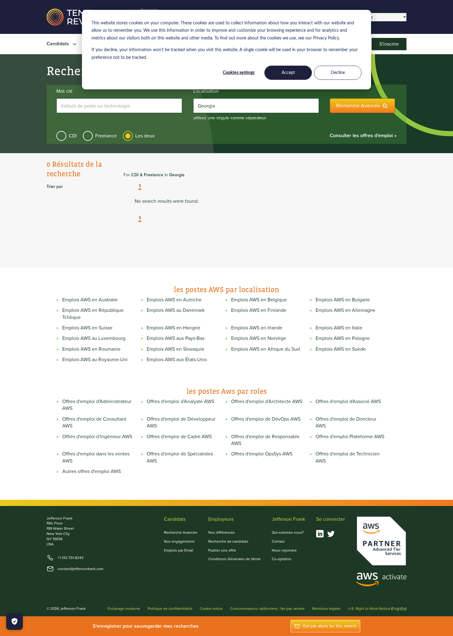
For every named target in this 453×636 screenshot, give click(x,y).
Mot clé (64, 91)
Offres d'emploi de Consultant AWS (94, 422)
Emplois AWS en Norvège (258, 338)
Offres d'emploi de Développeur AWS (181, 422)
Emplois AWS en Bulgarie (343, 299)
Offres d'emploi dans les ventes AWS (95, 457)
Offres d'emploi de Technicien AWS (348, 457)
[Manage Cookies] (14, 621)
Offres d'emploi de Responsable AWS (265, 440)
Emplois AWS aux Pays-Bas (175, 338)
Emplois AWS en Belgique (259, 299)
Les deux (145, 135)
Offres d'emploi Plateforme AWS (350, 436)
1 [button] (140, 186)
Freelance (106, 135)
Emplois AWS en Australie (90, 299)
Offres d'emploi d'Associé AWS (348, 401)
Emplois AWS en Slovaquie (175, 349)
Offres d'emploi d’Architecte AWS (266, 401)
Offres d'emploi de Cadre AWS (179, 436)
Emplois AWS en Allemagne (345, 310)
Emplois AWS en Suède (341, 349)
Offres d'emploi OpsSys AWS (261, 453)
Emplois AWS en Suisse (87, 327)
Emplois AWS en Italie (339, 327)
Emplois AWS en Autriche (174, 299)
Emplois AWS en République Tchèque (93, 313)
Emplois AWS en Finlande (258, 310)
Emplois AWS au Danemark (176, 310)
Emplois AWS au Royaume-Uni (95, 359)
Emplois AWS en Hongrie (173, 327)
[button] (135, 187)
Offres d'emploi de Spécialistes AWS (180, 457)
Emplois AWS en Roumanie (91, 349)
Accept (288, 73)
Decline (338, 73)
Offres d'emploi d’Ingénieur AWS (97, 436)
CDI (73, 135)
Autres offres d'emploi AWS (91, 471)
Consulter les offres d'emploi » (363, 135)
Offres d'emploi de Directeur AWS (346, 422)
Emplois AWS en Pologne (343, 338)
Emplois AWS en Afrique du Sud (265, 349)
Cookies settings (239, 73)
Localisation (206, 91)
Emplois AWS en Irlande (256, 327)
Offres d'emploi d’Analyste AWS (180, 401)
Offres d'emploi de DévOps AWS (265, 419)
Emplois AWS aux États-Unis (177, 359)
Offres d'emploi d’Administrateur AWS (96, 405)
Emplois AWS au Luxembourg (93, 338)
